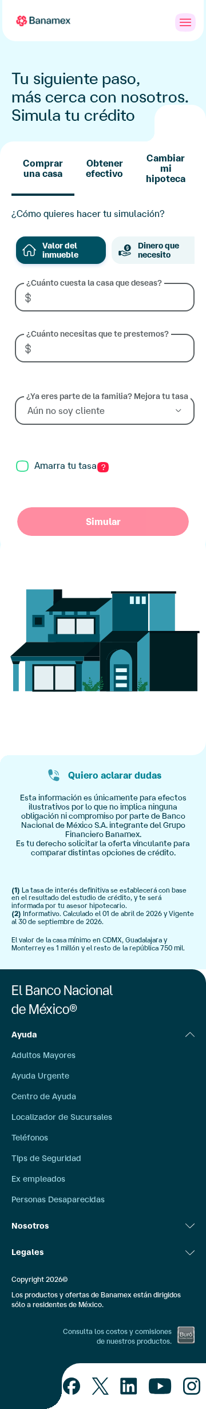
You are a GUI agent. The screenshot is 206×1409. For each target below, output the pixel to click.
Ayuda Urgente (40, 1075)
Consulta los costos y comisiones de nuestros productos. (117, 1336)
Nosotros (30, 1225)
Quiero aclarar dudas (114, 775)
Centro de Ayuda (43, 1096)
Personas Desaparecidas (58, 1199)
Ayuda (24, 1034)
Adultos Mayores (43, 1055)
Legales (27, 1252)
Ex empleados (38, 1178)
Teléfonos (29, 1137)
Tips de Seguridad (46, 1158)
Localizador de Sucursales (61, 1117)
